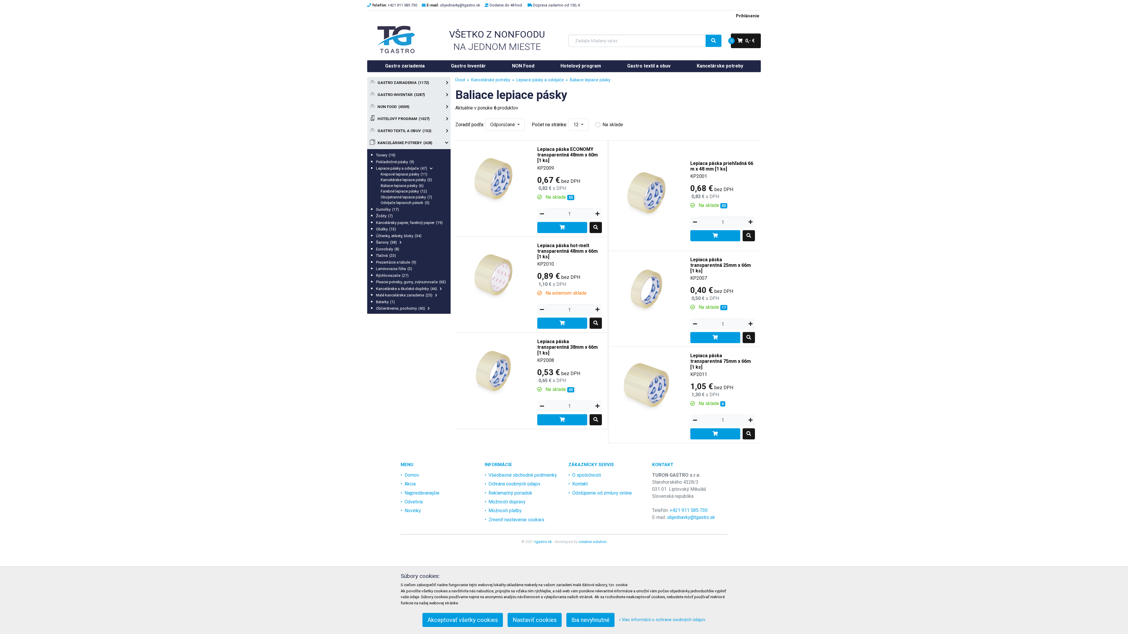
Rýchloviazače (392, 275)
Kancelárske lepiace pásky (406, 180)
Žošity (384, 216)
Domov (411, 475)
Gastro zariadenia (405, 66)
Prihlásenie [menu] (747, 16)
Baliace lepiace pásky (402, 185)
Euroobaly (387, 249)
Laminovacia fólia (394, 269)
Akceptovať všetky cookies (462, 619)
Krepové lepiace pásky (404, 174)
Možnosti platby (505, 510)
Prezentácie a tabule (396, 262)
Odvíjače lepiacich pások (405, 202)
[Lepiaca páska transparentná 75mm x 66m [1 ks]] (646, 384)
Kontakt (580, 484)
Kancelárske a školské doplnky (406, 288)
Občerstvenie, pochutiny (400, 308)
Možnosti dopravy (507, 502)
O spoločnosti (586, 475)
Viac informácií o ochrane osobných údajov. (663, 619)
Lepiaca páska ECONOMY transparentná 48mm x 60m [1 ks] (567, 154)
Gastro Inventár (468, 66)
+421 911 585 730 (402, 5)
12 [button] (576, 124)
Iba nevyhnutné (590, 619)
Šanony (386, 242)
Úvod (460, 79)
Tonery (385, 155)
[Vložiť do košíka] (562, 227)
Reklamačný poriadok (510, 493)
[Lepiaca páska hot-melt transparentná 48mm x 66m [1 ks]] (493, 274)
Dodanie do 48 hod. (506, 5)
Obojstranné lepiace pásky (406, 197)
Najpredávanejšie (421, 493)
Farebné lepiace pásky (404, 191)
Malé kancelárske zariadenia (404, 295)
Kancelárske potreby (720, 66)
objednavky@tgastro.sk (460, 5)
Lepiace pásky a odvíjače (401, 168)
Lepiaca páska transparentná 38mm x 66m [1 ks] (567, 347)
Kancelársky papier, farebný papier (409, 222)
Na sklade (612, 124)
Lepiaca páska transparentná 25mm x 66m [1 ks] (720, 265)
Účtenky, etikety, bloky (399, 236)
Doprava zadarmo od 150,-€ (556, 5)
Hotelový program (580, 66)
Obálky (386, 229)
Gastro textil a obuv (649, 66)
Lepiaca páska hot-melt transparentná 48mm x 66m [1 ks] (567, 251)
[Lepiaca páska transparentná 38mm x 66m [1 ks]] (493, 370)
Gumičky (387, 209)
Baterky (385, 302)
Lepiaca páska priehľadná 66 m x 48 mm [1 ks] (721, 166)
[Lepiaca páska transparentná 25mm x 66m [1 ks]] (646, 288)
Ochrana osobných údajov (514, 484)
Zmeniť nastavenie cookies (516, 519)
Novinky (412, 510)
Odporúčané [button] (503, 124)
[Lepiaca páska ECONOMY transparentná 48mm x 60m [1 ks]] (493, 178)
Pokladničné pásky (395, 162)
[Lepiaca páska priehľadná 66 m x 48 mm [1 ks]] (646, 192)
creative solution (593, 541)
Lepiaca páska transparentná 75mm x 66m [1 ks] (720, 361)
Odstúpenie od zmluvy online (602, 493)
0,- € (743, 40)
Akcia (410, 484)
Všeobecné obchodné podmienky (523, 475)
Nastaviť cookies (535, 619)
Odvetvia (413, 502)
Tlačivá (386, 255)
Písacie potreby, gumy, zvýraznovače (411, 282)
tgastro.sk (543, 541)
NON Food (523, 66)
